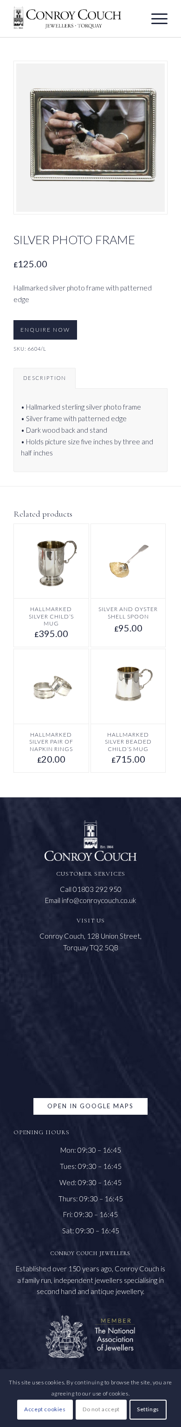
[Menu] (155, 18)
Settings (148, 1409)
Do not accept (101, 1409)
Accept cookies (44, 1409)
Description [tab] (44, 378)
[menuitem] (155, 18)
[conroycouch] (67, 18)
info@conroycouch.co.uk (99, 900)
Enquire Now (45, 329)
